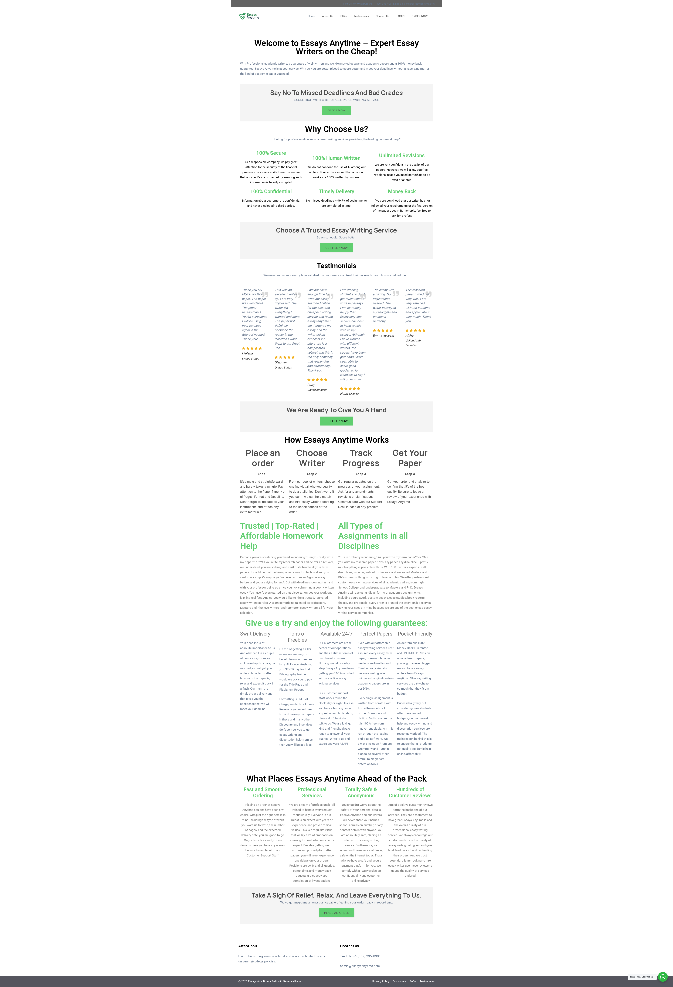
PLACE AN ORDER (336, 913)
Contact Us (382, 16)
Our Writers (399, 981)
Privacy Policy (380, 981)
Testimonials (361, 16)
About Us (327, 16)
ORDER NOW (420, 16)
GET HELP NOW (336, 248)
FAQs (343, 16)
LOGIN (400, 16)
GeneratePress (292, 981)
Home (311, 16)
